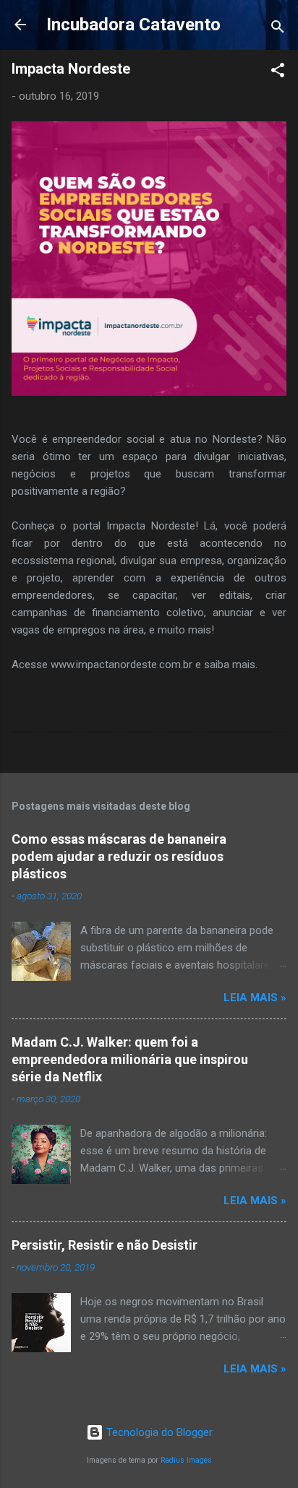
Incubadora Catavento (133, 24)
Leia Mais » (255, 997)
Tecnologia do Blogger (158, 1432)
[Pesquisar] (277, 29)
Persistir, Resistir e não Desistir (104, 1245)
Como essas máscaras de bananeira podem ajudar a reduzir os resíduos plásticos (119, 856)
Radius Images (186, 1460)
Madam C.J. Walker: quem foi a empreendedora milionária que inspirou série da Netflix (130, 1059)
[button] (277, 72)
